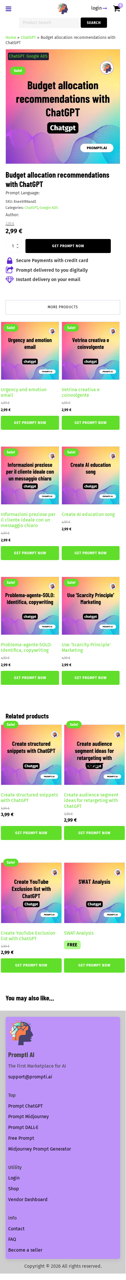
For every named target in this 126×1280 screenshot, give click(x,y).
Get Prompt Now (68, 246)
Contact (16, 1228)
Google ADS (37, 56)
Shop (13, 1188)
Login (14, 1178)
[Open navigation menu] (10, 9)
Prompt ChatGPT (25, 1106)
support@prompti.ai (30, 1077)
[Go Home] (63, 8)
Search (94, 23)
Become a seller (25, 1250)
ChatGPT (28, 37)
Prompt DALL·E (23, 1127)
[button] (110, 59)
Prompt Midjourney (28, 1116)
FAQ (12, 1239)
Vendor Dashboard (28, 1199)
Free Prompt (21, 1138)
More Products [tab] (63, 307)
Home (11, 37)
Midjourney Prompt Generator (39, 1149)
